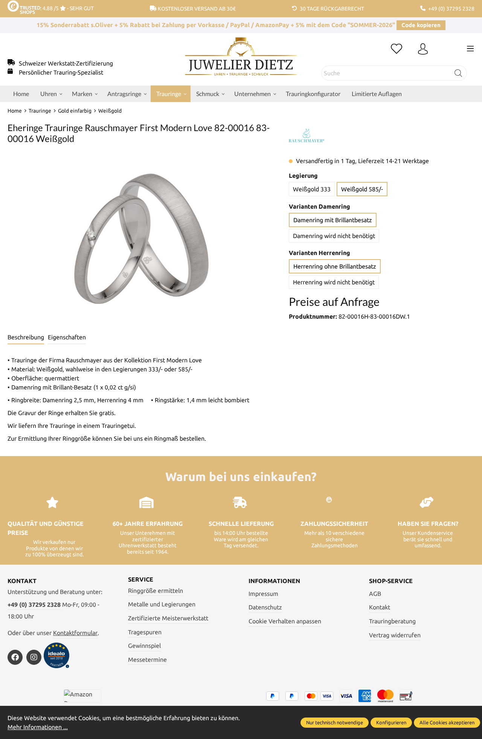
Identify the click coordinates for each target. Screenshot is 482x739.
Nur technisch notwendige (334, 722)
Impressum (263, 593)
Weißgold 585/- (362, 189)
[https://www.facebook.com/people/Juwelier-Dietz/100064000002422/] (15, 657)
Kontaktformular (75, 632)
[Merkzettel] (396, 49)
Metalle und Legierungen (161, 604)
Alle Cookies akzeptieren (446, 722)
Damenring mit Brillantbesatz (332, 220)
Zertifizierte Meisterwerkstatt (168, 618)
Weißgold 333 (312, 189)
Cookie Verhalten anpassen (285, 621)
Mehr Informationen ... (38, 727)
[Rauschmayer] (306, 135)
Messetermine (147, 659)
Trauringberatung (392, 621)
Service (140, 579)
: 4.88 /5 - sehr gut (67, 8)
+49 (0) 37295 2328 (34, 604)
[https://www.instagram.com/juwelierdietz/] (33, 657)
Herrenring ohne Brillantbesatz (334, 266)
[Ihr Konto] (423, 49)
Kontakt (379, 607)
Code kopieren (421, 25)
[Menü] (470, 48)
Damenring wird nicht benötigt (334, 235)
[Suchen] (458, 73)
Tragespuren (145, 632)
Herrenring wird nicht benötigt (334, 282)
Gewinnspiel (144, 645)
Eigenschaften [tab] (67, 337)
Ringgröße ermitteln (155, 590)
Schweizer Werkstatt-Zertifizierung (66, 63)
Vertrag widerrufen (395, 635)
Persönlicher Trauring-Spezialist (61, 72)
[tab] (26, 337)
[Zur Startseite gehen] (241, 62)
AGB (375, 593)
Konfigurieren (391, 722)
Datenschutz (265, 607)
